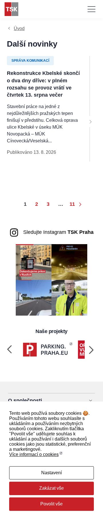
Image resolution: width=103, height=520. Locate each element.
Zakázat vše (51, 488)
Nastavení (51, 472)
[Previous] (9, 349)
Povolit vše (51, 503)
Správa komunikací (30, 61)
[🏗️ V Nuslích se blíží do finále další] (34, 261)
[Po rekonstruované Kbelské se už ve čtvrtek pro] (69, 297)
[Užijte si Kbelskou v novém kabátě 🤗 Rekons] (34, 297)
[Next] (90, 121)
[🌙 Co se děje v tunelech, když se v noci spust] (69, 261)
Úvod (19, 28)
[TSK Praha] (11, 9)
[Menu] (91, 9)
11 (72, 204)
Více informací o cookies (34, 454)
